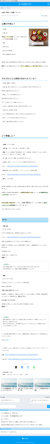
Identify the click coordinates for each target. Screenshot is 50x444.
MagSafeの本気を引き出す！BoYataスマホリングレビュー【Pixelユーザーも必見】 (22, 424)
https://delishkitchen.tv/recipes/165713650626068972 (21, 354)
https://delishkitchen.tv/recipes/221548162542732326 (25, 359)
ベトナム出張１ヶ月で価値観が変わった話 (11, 416)
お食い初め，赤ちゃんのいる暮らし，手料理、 (18, 374)
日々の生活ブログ (25, 4)
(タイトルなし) (5, 419)
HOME (26, 438)
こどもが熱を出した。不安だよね (9, 413)
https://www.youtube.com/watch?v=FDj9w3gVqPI (22, 166)
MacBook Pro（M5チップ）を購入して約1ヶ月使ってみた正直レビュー (19, 421)
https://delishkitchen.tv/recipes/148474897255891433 (23, 174)
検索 (48, 406)
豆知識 (10, 372)
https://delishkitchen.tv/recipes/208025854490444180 (23, 237)
